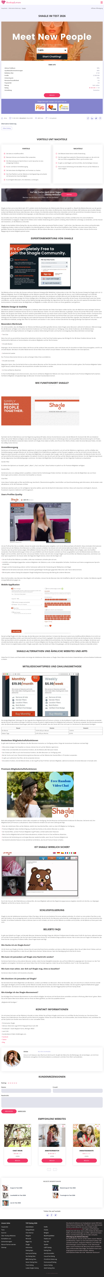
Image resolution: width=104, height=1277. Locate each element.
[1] (8, 1083)
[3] (12, 1083)
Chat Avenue (29, 1233)
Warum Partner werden (8, 1244)
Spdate (46, 1244)
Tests (3, 1230)
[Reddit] (47, 1215)
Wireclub (28, 1239)
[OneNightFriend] (63, 107)
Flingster (28, 1236)
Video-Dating (7, 128)
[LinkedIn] (92, 118)
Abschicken (9, 1111)
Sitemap (3, 1247)
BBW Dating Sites (31, 1259)
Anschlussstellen (49, 1253)
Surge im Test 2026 (16, 1188)
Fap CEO (46, 1241)
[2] (10, 1083)
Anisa (26, 1051)
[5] (16, 1083)
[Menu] (102, 2)
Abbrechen (22, 1111)
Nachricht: (5, 1095)
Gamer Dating (48, 1265)
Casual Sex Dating (49, 1256)
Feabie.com (47, 1239)
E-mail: (55, 1087)
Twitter (4, 1039)
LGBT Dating (47, 1247)
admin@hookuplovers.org (74, 1229)
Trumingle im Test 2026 (67, 1195)
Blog (3, 1042)
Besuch (52, 95)
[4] (14, 1083)
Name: (3, 1087)
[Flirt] (40, 107)
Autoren (3, 1233)
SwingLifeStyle (30, 1230)
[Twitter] (96, 118)
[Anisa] (12, 1058)
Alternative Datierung (8, 124)
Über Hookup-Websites (8, 1236)
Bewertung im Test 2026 (68, 1188)
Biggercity (29, 1241)
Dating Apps (29, 1250)
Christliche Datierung (50, 1259)
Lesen (18, 1156)
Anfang (69, 194)
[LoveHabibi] (5, 1195)
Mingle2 (46, 1233)
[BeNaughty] (52, 107)
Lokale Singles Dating (32, 1268)
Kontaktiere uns (6, 1239)
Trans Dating (30, 1265)
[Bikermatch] (55, 1188)
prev (49, 1169)
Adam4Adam (30, 1227)
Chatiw (46, 1230)
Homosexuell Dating (50, 1262)
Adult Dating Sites (49, 1268)
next (55, 1169)
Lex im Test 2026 (15, 1203)
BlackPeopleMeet (49, 1236)
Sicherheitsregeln (6, 1241)
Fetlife (46, 1227)
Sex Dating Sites (30, 1256)
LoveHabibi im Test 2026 (18, 1195)
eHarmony (29, 1247)
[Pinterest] (100, 118)
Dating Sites (47, 1250)
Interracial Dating (31, 1253)
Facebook (5, 1037)
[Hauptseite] (11, 2)
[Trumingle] (55, 1195)
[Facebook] (88, 118)
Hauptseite (4, 1227)
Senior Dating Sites (31, 1262)
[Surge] (5, 1188)
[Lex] (5, 1203)
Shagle (28, 1244)
